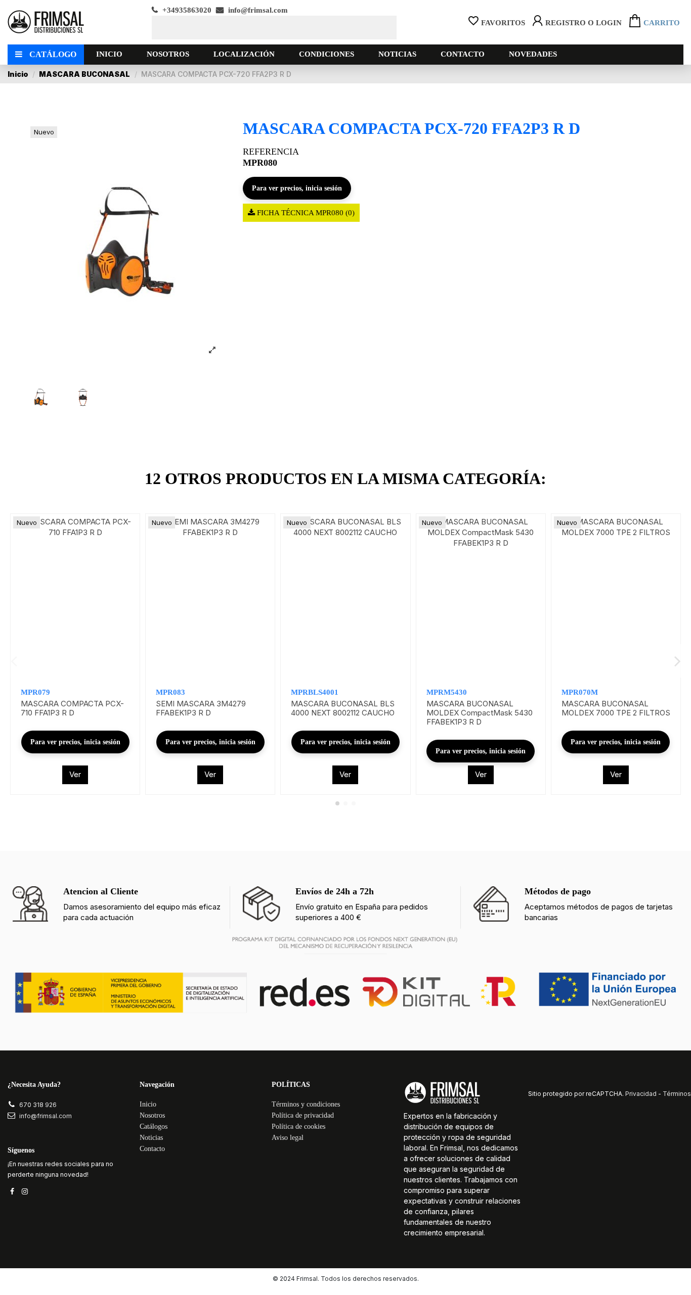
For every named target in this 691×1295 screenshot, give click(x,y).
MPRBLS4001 (314, 692)
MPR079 (35, 692)
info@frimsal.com (257, 10)
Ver (75, 774)
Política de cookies (298, 1126)
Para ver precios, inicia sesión (297, 188)
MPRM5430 (446, 692)
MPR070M (580, 692)
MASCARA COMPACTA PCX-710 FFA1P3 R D (72, 708)
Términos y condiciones (306, 1104)
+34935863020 (185, 10)
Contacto (152, 1149)
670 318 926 (38, 1105)
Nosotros (152, 1115)
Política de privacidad (303, 1115)
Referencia (271, 152)
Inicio (148, 1104)
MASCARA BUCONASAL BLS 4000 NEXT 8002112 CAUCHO (343, 708)
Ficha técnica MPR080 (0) (305, 213)
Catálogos (153, 1126)
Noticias (151, 1137)
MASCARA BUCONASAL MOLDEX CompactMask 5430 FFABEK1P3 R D (479, 713)
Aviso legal (288, 1137)
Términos (677, 1093)
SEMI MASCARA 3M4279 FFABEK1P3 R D (201, 708)
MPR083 (170, 692)
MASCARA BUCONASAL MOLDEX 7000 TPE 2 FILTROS (616, 708)
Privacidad (641, 1093)
